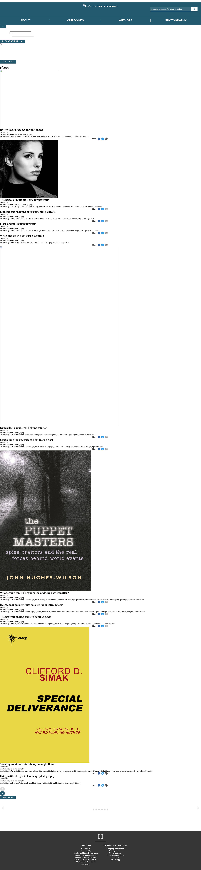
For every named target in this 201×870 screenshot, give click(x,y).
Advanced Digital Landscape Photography (26, 783)
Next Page (7, 797)
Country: (3, 38)
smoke (118, 771)
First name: (4, 33)
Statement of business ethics (85, 855)
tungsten (130, 612)
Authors (125, 20)
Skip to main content (7, 1)
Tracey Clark (64, 243)
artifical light (47, 783)
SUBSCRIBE (8, 62)
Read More (4, 132)
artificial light (29, 447)
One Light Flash (89, 219)
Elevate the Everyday (29, 243)
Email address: (6, 35)
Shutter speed (114, 600)
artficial (20, 624)
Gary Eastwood (21, 207)
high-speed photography (62, 771)
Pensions (115, 857)
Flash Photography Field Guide (55, 435)
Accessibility (86, 851)
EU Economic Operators (85, 862)
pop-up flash (54, 243)
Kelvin (91, 612)
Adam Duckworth (17, 435)
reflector (112, 624)
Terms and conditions (115, 855)
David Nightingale (17, 771)
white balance (139, 612)
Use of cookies (115, 853)
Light (30, 207)
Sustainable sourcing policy (86, 860)
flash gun (43, 600)
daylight (33, 612)
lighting (35, 207)
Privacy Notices (46, 55)
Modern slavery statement (85, 857)
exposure (28, 771)
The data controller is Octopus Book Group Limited (19, 51)
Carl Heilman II (58, 783)
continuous (28, 624)
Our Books (75, 20)
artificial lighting (16, 136)
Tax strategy (115, 860)
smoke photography (129, 771)
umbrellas (90, 435)
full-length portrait (40, 231)
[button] (3, 808)
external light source (40, 771)
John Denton (56, 612)
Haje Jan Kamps (34, 136)
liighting (75, 435)
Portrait (90, 207)
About (25, 20)
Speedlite (95, 447)
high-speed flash (78, 600)
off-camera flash (77, 447)
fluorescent (46, 612)
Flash (25, 136)
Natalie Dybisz (82, 624)
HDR (62, 624)
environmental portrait (37, 219)
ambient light (15, 243)
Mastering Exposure (84, 771)
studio (114, 612)
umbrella (82, 435)
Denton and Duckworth (19, 219)
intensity (67, 447)
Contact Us (85, 849)
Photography (175, 20)
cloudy (27, 612)
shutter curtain (102, 600)
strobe (102, 447)
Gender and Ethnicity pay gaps (85, 853)
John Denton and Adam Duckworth (64, 219)
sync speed (140, 600)
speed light (123, 600)
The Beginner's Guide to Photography (75, 136)
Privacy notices (115, 851)
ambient (13, 624)
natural (90, 624)
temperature (122, 612)
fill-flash (40, 243)
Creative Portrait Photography (43, 624)
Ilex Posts (18, 134)
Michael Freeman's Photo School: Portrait (54, 207)
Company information (115, 849)
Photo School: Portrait (79, 207)
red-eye (44, 136)
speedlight (87, 447)
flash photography (36, 435)
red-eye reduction (54, 136)
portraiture (98, 207)
